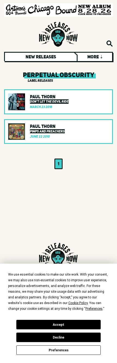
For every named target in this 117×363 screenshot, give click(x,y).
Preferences (59, 350)
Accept (58, 325)
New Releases (41, 56)
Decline (58, 337)
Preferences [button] (94, 309)
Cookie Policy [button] (78, 303)
